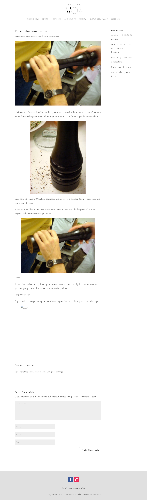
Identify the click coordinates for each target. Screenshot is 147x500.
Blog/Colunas (70, 19)
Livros (45, 19)
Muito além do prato (121, 67)
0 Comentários (54, 36)
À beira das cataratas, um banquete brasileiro (121, 48)
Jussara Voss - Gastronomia (26, 36)
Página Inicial (33, 19)
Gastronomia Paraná (99, 19)
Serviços (57, 19)
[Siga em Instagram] (76, 479)
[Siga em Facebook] (70, 479)
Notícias (45, 36)
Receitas (82, 19)
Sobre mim (115, 19)
